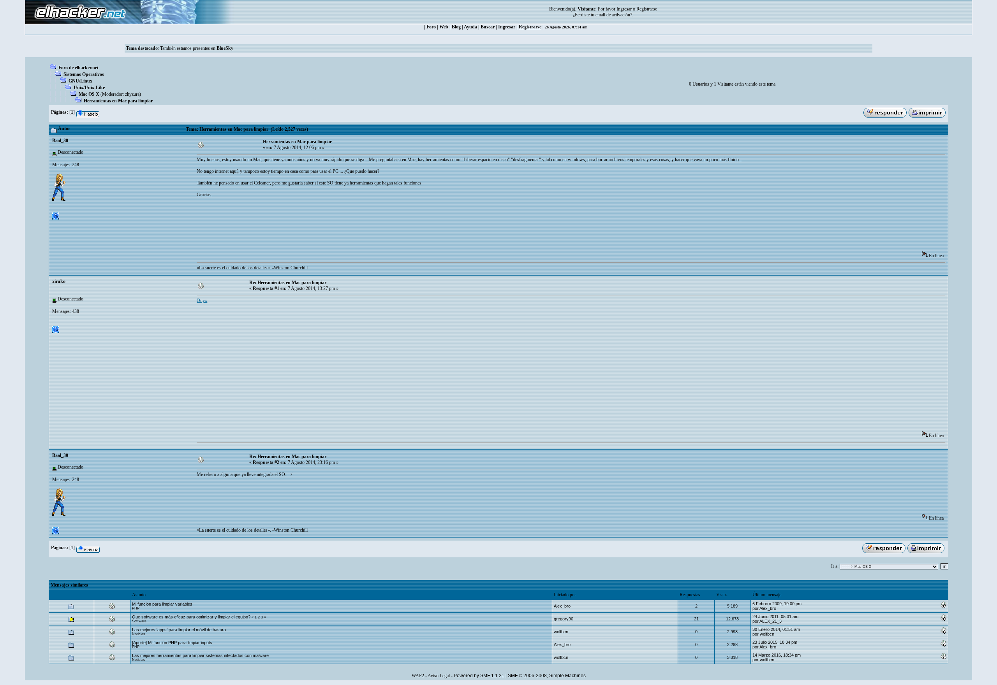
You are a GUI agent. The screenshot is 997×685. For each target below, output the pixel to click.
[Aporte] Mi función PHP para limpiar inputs (172, 642)
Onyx (202, 300)
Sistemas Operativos (83, 74)
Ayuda (470, 27)
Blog (456, 27)
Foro (431, 27)
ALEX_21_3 (770, 621)
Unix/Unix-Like (89, 87)
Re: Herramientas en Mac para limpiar (287, 282)
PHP (135, 608)
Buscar (488, 27)
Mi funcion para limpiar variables (162, 604)
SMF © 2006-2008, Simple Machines (547, 675)
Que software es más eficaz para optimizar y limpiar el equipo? (191, 617)
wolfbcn (561, 631)
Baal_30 (60, 140)
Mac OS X (89, 94)
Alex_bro (562, 606)
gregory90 (563, 618)
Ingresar (624, 9)
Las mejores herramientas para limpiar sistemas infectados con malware (200, 655)
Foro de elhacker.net (78, 67)
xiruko (58, 281)
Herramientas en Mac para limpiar (118, 101)
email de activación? (613, 15)
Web (443, 27)
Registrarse (530, 27)
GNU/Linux (80, 81)
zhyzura (132, 94)
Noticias (138, 634)
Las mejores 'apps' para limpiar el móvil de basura (179, 629)
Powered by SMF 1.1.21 (479, 675)
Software (139, 621)
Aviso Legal (439, 675)
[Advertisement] (338, 226)
